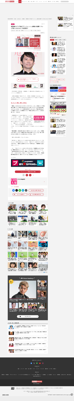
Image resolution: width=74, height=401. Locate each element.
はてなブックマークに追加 (23, 190)
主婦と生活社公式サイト (37, 376)
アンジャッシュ (27, 30)
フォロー (53, 87)
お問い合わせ (69, 374)
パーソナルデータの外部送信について (24, 374)
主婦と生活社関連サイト (37, 383)
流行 (19, 30)
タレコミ (54, 374)
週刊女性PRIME (10, 18)
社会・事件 (33, 1)
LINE (19, 189)
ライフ (37, 1)
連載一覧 (49, 1)
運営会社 (3, 374)
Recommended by (41, 272)
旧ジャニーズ (24, 1)
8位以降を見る (28, 316)
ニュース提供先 (49, 374)
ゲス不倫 (34, 30)
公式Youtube (63, 90)
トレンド (40, 1)
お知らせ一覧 (63, 374)
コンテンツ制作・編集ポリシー (36, 374)
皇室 (28, 1)
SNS (63, 79)
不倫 (31, 30)
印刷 (42, 32)
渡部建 (23, 18)
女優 (16, 30)
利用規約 (7, 374)
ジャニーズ (22, 368)
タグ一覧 (53, 1)
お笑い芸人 (19, 18)
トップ (17, 1)
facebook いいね (13, 190)
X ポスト (16, 190)
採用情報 (58, 374)
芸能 (20, 1)
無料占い (57, 1)
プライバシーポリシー (13, 374)
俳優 (57, 81)
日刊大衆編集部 (21, 179)
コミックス (45, 1)
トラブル (52, 81)
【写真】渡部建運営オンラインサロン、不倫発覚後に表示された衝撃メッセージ (28, 79)
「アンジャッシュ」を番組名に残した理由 (28, 171)
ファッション (53, 79)
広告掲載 (44, 374)
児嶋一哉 (38, 30)
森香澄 (59, 79)
